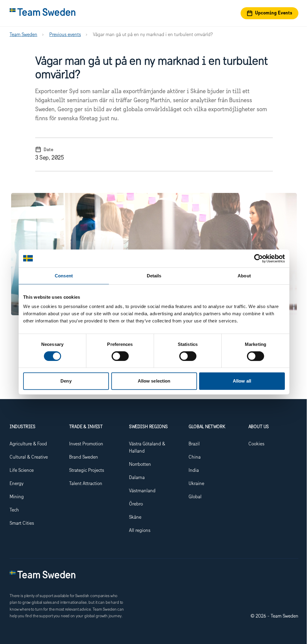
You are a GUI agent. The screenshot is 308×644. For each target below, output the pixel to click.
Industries (22, 427)
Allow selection (154, 380)
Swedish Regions (148, 427)
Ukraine (196, 483)
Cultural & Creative (29, 457)
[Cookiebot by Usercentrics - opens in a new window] (258, 258)
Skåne (135, 517)
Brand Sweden (83, 457)
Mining (17, 497)
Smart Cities (22, 523)
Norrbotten (140, 464)
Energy (16, 483)
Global (195, 497)
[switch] (120, 356)
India (194, 470)
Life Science (22, 470)
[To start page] (42, 13)
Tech (14, 510)
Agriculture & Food (28, 444)
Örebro (136, 504)
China (195, 457)
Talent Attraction (85, 483)
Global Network (207, 427)
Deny (65, 380)
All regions (139, 530)
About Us (258, 427)
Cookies (256, 444)
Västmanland (142, 491)
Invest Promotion (86, 444)
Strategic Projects (86, 470)
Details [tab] (154, 275)
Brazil (194, 444)
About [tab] (244, 275)
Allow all (242, 380)
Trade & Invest (86, 427)
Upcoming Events (273, 13)
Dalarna (137, 477)
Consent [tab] (64, 275)
